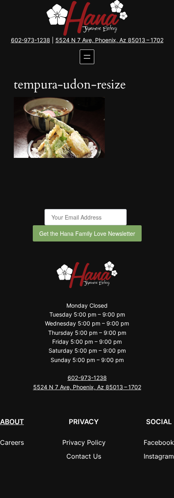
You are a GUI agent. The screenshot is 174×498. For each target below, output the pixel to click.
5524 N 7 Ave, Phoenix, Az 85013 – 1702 (109, 40)
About (12, 422)
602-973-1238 (30, 40)
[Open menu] (87, 57)
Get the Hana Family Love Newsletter (87, 233)
